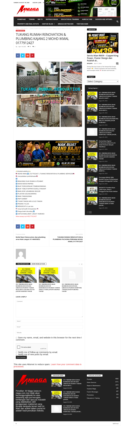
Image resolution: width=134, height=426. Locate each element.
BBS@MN (89, 63)
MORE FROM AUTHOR (38, 264)
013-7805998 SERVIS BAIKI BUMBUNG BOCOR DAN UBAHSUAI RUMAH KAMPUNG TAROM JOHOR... (108, 131)
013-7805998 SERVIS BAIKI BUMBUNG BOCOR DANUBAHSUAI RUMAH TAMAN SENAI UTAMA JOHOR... (107, 201)
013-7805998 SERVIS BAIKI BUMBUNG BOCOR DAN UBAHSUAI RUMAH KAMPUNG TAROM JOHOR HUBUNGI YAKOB (72, 287)
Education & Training (70, 19)
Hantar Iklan (47, 24)
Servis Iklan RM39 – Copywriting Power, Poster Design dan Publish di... (102, 58)
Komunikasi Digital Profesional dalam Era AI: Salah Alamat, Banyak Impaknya (107, 144)
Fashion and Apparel (103, 19)
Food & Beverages (92, 392)
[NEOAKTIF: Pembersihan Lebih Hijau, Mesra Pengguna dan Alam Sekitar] (92, 191)
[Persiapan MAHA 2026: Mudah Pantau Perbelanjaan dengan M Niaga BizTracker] (92, 180)
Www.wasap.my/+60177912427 (26, 216)
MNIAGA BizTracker (65, 24)
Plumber (89, 379)
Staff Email (47, 2)
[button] (117, 21)
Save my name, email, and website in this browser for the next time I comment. (49, 338)
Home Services (24, 28)
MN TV (40, 19)
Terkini (32, 19)
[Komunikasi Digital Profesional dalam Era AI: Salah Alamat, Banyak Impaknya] (92, 144)
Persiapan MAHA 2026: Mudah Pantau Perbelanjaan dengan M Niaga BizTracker (108, 179)
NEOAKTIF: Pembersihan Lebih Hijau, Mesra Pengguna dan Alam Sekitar (108, 189)
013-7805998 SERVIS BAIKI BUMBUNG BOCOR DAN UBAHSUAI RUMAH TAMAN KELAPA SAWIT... (108, 95)
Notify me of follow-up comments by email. (38, 352)
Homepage (21, 19)
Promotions (90, 395)
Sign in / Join (37, 2)
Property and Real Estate (28, 24)
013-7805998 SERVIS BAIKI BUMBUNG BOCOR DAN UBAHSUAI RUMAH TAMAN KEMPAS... (108, 168)
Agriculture (87, 19)
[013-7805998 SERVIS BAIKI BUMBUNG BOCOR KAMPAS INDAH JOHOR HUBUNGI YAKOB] (92, 156)
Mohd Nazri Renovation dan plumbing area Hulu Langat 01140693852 (30, 238)
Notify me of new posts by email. (33, 354)
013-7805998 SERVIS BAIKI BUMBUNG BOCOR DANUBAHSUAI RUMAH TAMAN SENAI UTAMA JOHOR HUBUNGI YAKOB (49, 287)
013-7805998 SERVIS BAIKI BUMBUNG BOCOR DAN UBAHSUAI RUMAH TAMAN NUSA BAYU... (108, 107)
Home (17, 28)
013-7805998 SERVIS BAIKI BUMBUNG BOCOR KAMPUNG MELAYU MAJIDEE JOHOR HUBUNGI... (108, 119)
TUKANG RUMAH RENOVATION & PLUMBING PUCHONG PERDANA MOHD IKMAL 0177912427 (68, 239)
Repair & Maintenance (93, 385)
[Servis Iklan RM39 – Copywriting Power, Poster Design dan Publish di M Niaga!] (102, 43)
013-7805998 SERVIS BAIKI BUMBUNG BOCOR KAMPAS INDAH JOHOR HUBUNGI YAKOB (108, 156)
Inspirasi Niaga (52, 19)
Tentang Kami (82, 24)
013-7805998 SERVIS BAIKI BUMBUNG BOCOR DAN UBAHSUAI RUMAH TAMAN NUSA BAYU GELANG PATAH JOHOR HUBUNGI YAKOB (25, 287)
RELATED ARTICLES (23, 264)
